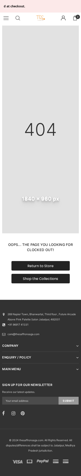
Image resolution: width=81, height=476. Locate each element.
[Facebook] (5, 413)
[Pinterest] (24, 413)
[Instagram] (14, 413)
